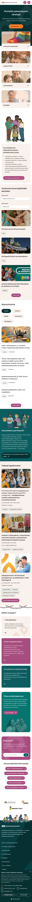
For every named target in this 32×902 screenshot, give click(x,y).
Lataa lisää (16, 295)
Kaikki (6, 311)
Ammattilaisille (6, 854)
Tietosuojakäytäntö (5, 882)
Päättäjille (4, 858)
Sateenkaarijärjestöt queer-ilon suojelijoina (13, 391)
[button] (16, 899)
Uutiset (17, 311)
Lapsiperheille (6, 850)
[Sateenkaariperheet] (9, 2)
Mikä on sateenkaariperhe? (10, 842)
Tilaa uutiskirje (6, 865)
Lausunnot (18, 316)
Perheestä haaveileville (8, 846)
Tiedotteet (7, 321)
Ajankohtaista (6, 861)
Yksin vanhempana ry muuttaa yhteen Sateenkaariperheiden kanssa (16, 347)
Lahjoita (4, 869)
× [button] (30, 871)
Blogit (6, 316)
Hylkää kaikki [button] (23, 895)
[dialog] (16, 886)
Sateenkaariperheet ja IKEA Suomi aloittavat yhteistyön (14, 378)
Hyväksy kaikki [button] (9, 895)
